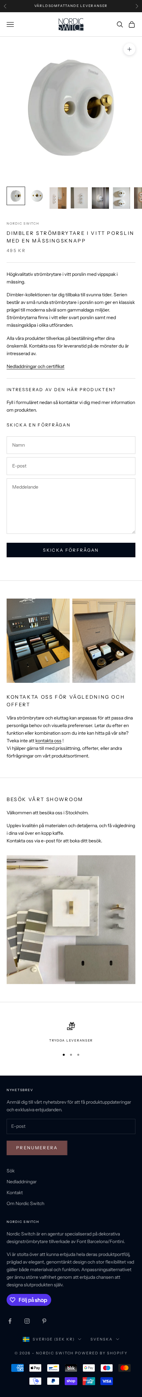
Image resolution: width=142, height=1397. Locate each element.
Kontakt (15, 1192)
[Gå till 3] (58, 198)
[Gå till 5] (100, 198)
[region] (71, 1032)
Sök (11, 1171)
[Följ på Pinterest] (44, 1321)
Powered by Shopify (101, 1353)
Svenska (101, 1339)
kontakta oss (48, 741)
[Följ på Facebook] (10, 1321)
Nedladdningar (22, 1182)
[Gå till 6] (121, 198)
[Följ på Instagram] (27, 1321)
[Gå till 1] (16, 196)
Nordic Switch (23, 223)
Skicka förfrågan (71, 550)
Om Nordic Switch (25, 1203)
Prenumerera (37, 1147)
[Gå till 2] (37, 196)
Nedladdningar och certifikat (35, 366)
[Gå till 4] (79, 198)
